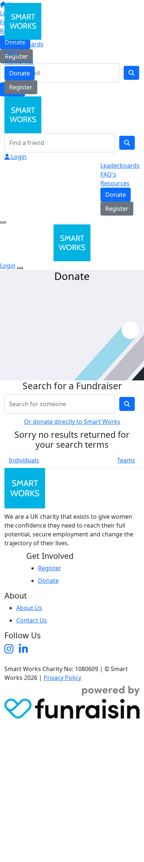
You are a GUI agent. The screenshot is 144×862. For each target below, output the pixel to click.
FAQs (11, 53)
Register (20, 87)
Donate (19, 73)
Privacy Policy (62, 678)
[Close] (20, 268)
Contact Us (31, 620)
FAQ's (108, 174)
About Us (29, 608)
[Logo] (22, 21)
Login (18, 99)
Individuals (24, 460)
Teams (126, 460)
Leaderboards (24, 44)
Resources (19, 62)
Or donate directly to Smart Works (72, 422)
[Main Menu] (3, 222)
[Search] (127, 143)
